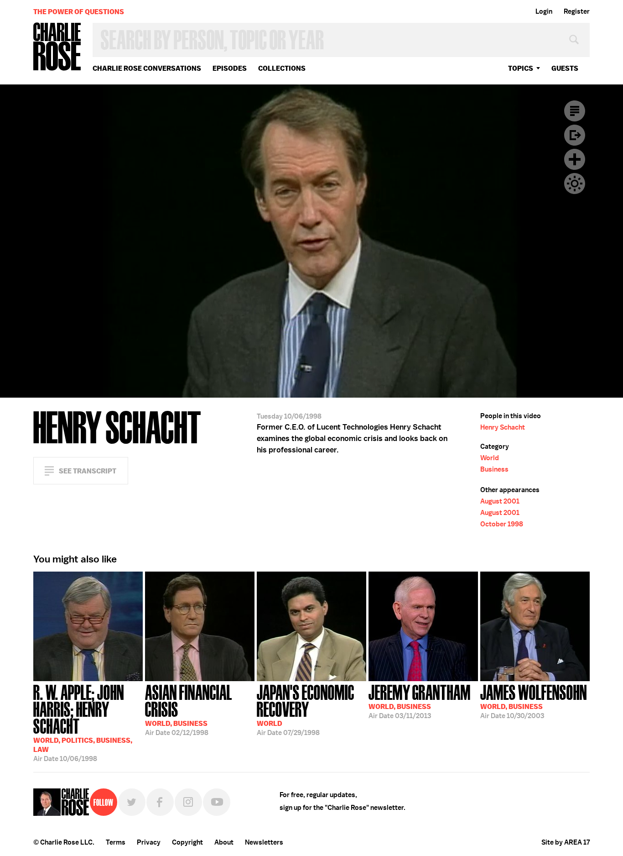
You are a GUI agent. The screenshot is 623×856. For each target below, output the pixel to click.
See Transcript (87, 471)
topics (520, 68)
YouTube (216, 802)
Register (577, 11)
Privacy (149, 842)
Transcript (574, 110)
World (489, 457)
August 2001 (499, 501)
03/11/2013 (420, 700)
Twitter (131, 802)
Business (494, 469)
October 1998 (501, 524)
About (224, 842)
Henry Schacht (502, 427)
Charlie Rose (57, 47)
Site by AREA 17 (565, 842)
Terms (115, 842)
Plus (574, 159)
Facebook (160, 802)
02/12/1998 (188, 709)
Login (543, 11)
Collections (282, 68)
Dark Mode (574, 183)
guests (564, 68)
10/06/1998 (82, 722)
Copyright (187, 842)
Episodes (230, 68)
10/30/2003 (533, 700)
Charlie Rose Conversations (147, 68)
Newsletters (264, 842)
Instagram (188, 802)
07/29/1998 (305, 709)
